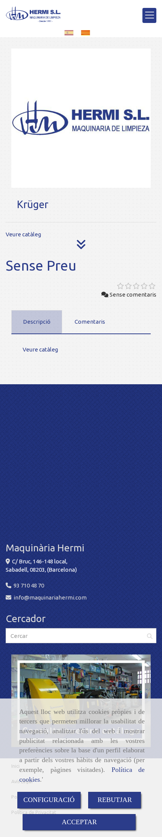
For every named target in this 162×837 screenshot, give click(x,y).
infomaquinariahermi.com (50, 597)
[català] (87, 32)
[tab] (36, 322)
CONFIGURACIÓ (49, 800)
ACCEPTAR (79, 822)
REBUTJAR (115, 800)
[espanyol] (70, 32)
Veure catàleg (23, 234)
